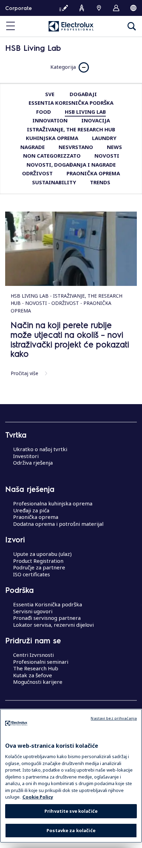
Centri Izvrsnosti (33, 654)
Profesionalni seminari (40, 661)
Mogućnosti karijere (37, 681)
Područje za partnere (39, 567)
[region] (71, 776)
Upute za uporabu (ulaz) (42, 553)
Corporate (18, 7)
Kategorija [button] (63, 66)
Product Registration (38, 560)
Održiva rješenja (33, 462)
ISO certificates (31, 574)
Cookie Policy (37, 797)
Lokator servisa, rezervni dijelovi (53, 624)
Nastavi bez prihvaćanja (114, 718)
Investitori (26, 456)
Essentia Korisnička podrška (47, 604)
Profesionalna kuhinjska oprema (52, 503)
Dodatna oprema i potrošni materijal (58, 523)
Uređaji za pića (31, 510)
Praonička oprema (35, 516)
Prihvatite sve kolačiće (71, 811)
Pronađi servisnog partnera (47, 617)
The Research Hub (35, 668)
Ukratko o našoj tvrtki (40, 449)
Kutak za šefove (32, 675)
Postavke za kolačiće (71, 830)
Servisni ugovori (32, 611)
